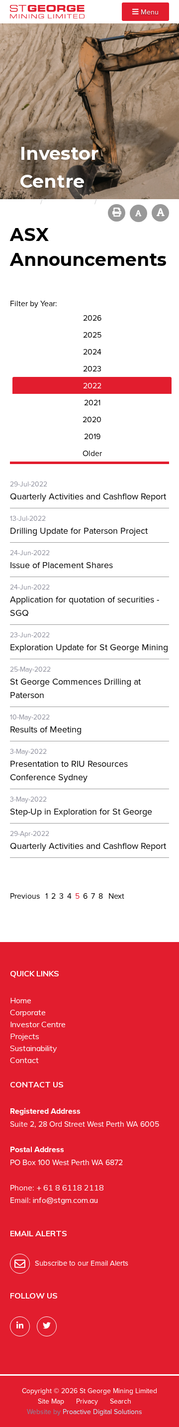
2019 (92, 436)
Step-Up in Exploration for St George (81, 811)
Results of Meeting (46, 729)
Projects (24, 1036)
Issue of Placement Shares (61, 565)
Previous (26, 895)
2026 (92, 317)
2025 (92, 334)
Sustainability (33, 1048)
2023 (92, 368)
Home (20, 1000)
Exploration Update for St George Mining (89, 647)
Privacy (87, 1401)
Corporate (28, 1012)
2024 (92, 351)
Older (92, 453)
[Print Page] (116, 213)
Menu (149, 11)
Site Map (51, 1401)
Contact (24, 1060)
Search (120, 1401)
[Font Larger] (160, 213)
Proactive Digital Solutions (102, 1412)
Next (115, 895)
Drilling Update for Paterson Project (79, 530)
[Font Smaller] (138, 213)
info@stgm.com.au (65, 1200)
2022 (92, 385)
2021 (92, 402)
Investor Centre (38, 1024)
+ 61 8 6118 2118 (70, 1187)
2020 (92, 419)
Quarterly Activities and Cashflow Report (88, 496)
